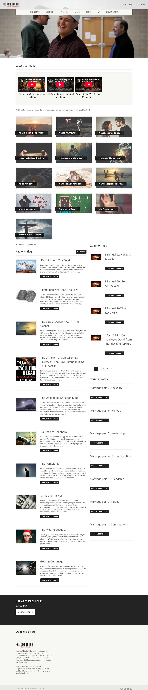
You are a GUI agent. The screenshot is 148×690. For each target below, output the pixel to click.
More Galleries (25, 612)
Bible (88, 12)
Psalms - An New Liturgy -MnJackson (31, 95)
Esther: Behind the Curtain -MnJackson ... (89, 95)
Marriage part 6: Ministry (105, 410)
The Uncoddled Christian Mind (59, 397)
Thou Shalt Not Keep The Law (59, 289)
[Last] (111, 369)
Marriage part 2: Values (104, 501)
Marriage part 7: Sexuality (106, 388)
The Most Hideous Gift (54, 529)
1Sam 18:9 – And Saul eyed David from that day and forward (118, 339)
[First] (92, 369)
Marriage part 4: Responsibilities (110, 456)
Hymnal (77, 12)
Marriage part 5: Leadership (107, 433)
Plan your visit (127, 4)
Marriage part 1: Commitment (108, 524)
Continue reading (49, 276)
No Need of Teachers (53, 432)
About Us (49, 12)
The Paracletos (49, 463)
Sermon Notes (112, 12)
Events (63, 12)
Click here (19, 110)
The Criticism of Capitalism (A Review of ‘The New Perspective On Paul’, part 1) (62, 362)
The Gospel (35, 12)
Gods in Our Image (51, 561)
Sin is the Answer (51, 495)
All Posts (81, 252)
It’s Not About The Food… (56, 260)
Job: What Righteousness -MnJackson (60, 95)
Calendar (141, 4)
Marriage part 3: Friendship (107, 479)
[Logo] (25, 5)
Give (98, 12)
